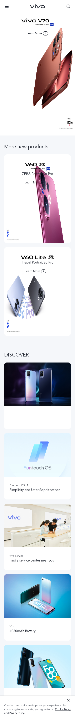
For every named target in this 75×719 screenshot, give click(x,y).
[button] (6, 6)
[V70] (37, 67)
